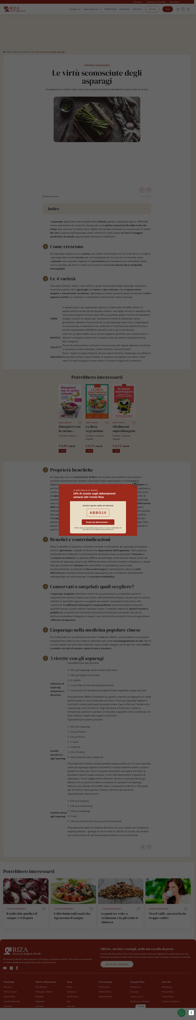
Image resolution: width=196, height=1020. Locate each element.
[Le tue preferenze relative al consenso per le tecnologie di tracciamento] (191, 1012)
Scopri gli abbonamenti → (98, 522)
